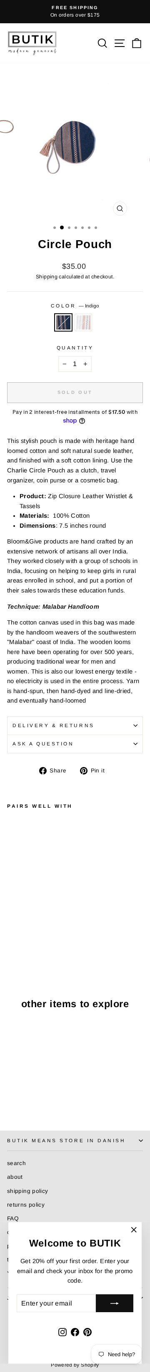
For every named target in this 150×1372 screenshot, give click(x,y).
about (15, 1177)
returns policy (26, 1205)
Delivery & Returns (53, 725)
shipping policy (27, 1191)
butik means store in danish (66, 1140)
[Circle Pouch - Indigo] (12, 941)
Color (75, 305)
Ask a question (43, 743)
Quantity (75, 347)
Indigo (63, 322)
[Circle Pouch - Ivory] (21, 941)
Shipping (47, 277)
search (16, 1163)
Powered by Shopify (75, 1365)
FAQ (13, 1218)
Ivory (83, 322)
